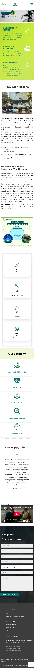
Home (7, 613)
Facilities (8, 619)
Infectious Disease (17, 418)
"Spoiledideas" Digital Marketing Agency (18, 665)
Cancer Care (17, 403)
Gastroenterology (17, 372)
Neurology (17, 433)
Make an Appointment (10, 594)
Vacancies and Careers (12, 621)
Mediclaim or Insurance (12, 627)
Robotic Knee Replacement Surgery (16, 616)
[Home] (9, 4)
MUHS (7, 630)
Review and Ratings (11, 624)
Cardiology (17, 387)
